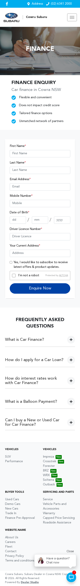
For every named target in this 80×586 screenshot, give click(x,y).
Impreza (48, 456)
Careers (10, 542)
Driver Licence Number (26, 229)
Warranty (49, 513)
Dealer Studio (30, 582)
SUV (8, 456)
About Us (11, 537)
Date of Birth (19, 212)
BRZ (46, 470)
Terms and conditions (19, 560)
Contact (11, 551)
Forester (49, 466)
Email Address (20, 179)
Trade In (10, 513)
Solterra (48, 480)
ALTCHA (63, 275)
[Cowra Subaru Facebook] (7, 4)
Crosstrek (49, 461)
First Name (18, 146)
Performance (14, 461)
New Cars (11, 508)
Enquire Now (40, 288)
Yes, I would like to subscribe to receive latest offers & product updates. (41, 265)
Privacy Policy (14, 556)
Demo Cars (12, 504)
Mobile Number (21, 196)
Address (37, 3)
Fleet (8, 546)
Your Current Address (25, 245)
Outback (49, 484)
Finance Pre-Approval (20, 518)
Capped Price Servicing (59, 518)
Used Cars (12, 499)
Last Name (18, 162)
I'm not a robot (28, 275)
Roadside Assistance (57, 522)
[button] (72, 17)
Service (48, 499)
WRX (46, 475)
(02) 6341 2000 (61, 3)
